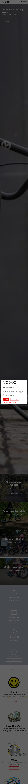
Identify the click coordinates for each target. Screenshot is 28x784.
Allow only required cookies (9, 402)
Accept (6, 399)
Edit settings (14, 399)
